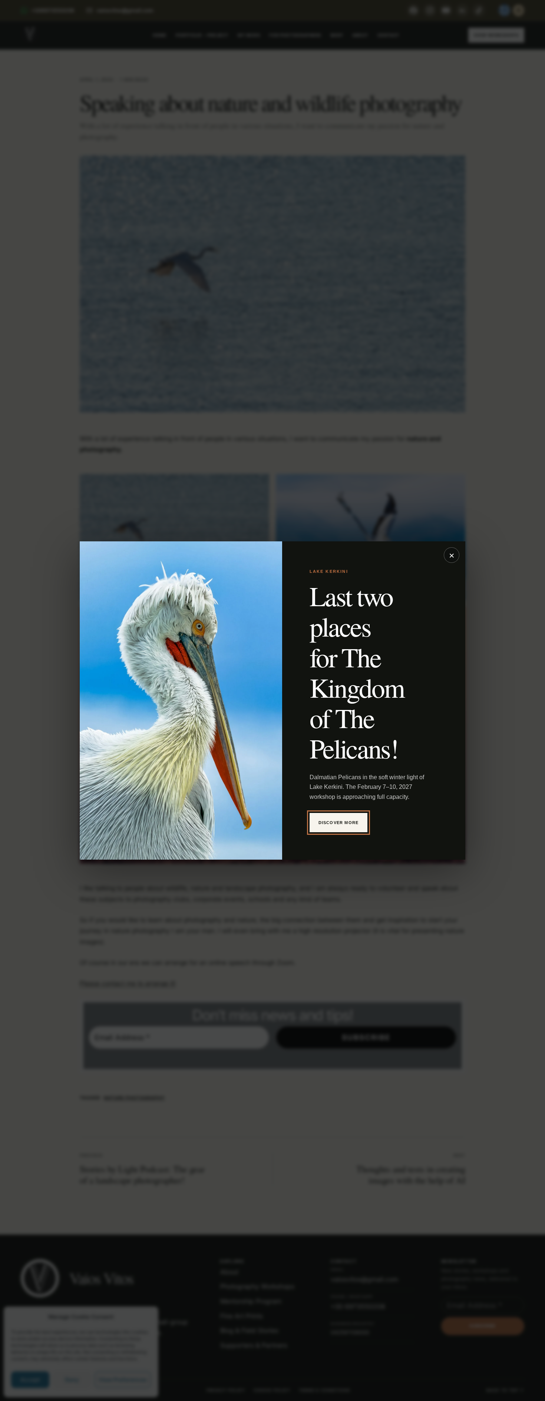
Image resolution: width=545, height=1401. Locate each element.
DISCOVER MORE (338, 822)
